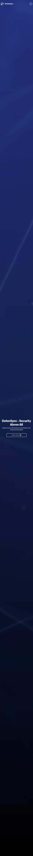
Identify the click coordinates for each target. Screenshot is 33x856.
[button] (16, 435)
